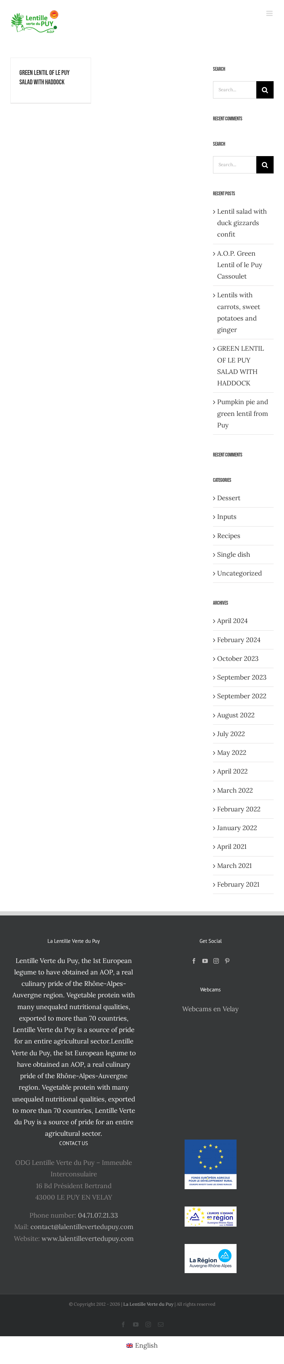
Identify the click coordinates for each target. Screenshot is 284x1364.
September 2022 (241, 696)
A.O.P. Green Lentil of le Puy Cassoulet (239, 265)
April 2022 (232, 771)
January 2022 (237, 828)
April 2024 (232, 620)
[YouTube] (205, 961)
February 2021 (238, 884)
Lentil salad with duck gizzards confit (242, 223)
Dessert (228, 498)
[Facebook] (194, 961)
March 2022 (235, 790)
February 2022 (238, 809)
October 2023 (238, 658)
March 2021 (234, 865)
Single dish (233, 554)
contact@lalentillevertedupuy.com (81, 1226)
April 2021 (232, 846)
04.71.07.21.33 (98, 1215)
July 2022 (231, 734)
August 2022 (236, 715)
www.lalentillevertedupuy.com (88, 1238)
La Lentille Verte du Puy (149, 1304)
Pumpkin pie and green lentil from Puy (242, 413)
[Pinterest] (227, 961)
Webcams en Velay (210, 1009)
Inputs (227, 516)
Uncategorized (239, 573)
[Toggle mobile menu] (270, 13)
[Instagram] (216, 961)
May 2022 (231, 752)
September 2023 (242, 677)
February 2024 (238, 640)
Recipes (228, 535)
